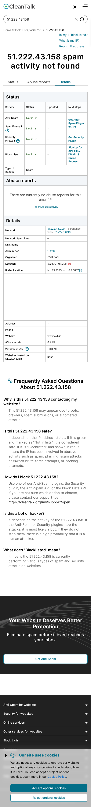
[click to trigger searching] (82, 19)
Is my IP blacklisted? (73, 34)
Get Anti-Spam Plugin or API (76, 123)
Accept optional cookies (49, 788)
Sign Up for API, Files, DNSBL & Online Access (75, 154)
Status (13, 82)
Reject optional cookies (49, 797)
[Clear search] (76, 19)
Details (65, 82)
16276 (51, 251)
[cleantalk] (19, 6)
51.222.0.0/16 (62, 232)
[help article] (8, 130)
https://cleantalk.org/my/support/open (39, 502)
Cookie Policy (57, 776)
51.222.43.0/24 (56, 228)
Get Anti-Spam (45, 659)
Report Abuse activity (45, 206)
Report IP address (71, 46)
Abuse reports (39, 82)
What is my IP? (69, 40)
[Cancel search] (74, 7)
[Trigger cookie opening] (7, 755)
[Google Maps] (81, 270)
